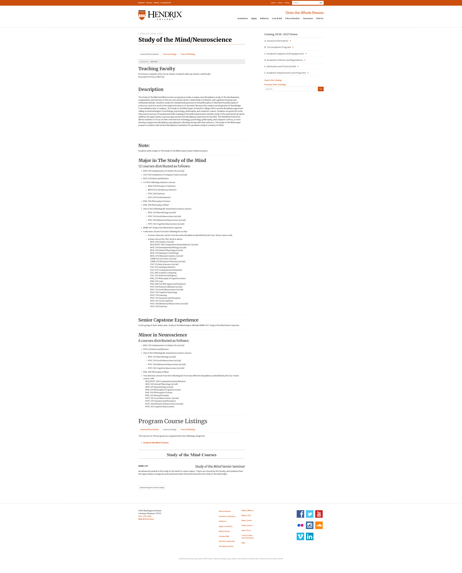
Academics (242, 18)
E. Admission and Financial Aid (280, 66)
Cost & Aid (277, 18)
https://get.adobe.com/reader (234, 559)
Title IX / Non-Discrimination (248, 536)
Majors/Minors (248, 510)
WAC (243, 543)
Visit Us (319, 18)
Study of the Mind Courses (156, 442)
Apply (254, 18)
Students (141, 3)
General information (149, 54)
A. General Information (276, 40)
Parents (149, 3)
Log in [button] (273, 3)
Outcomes (308, 18)
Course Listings (169, 54)
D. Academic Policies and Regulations (283, 60)
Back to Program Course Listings (152, 488)
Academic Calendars (227, 516)
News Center (247, 520)
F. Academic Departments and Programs (285, 72)
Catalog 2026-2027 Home (281, 34)
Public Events (247, 525)
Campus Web (224, 536)
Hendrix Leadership (227, 541)
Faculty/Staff (166, 3)
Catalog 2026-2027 (150, 33)
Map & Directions (146, 519)
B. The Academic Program (277, 47)
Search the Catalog (273, 80)
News (280, 3)
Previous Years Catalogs (275, 84)
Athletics (264, 18)
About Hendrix (225, 511)
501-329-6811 (144, 516)
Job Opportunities (226, 546)
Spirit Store (246, 530)
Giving (287, 3)
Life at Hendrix (292, 18)
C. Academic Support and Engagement (284, 53)
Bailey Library (224, 531)
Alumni (156, 3)
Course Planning (188, 54)
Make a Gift (246, 515)
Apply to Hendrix (226, 526)
